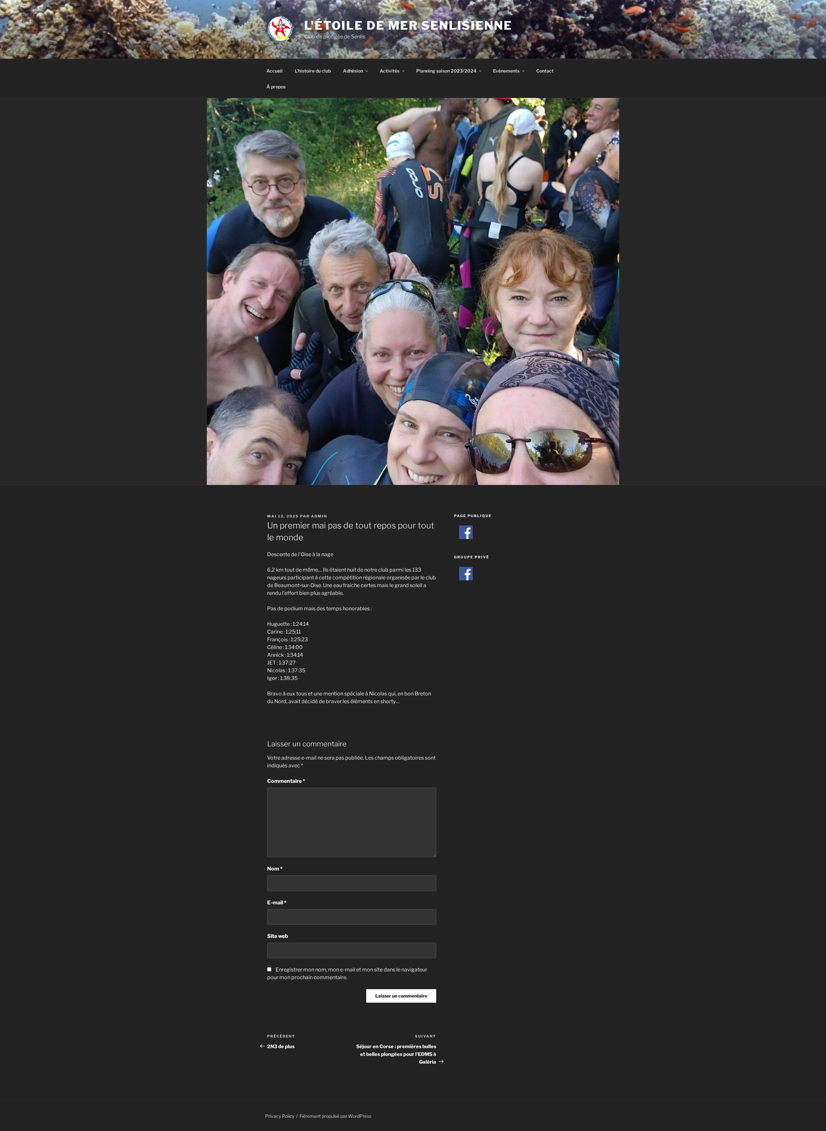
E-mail (277, 903)
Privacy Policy (279, 1116)
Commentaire (286, 781)
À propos (276, 86)
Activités (389, 71)
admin (319, 516)
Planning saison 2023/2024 (446, 71)
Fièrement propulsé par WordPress (335, 1116)
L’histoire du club (313, 71)
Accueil (275, 71)
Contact (545, 71)
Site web (277, 936)
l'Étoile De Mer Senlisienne (408, 25)
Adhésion (353, 71)
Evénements (506, 71)
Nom (275, 869)
